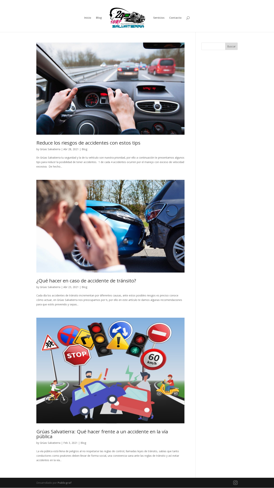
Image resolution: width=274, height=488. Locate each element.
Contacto (175, 17)
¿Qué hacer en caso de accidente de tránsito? (86, 280)
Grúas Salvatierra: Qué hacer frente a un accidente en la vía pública (102, 434)
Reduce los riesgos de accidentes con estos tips (89, 142)
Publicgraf (65, 482)
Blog (99, 17)
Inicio (87, 17)
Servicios (158, 17)
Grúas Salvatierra (50, 149)
